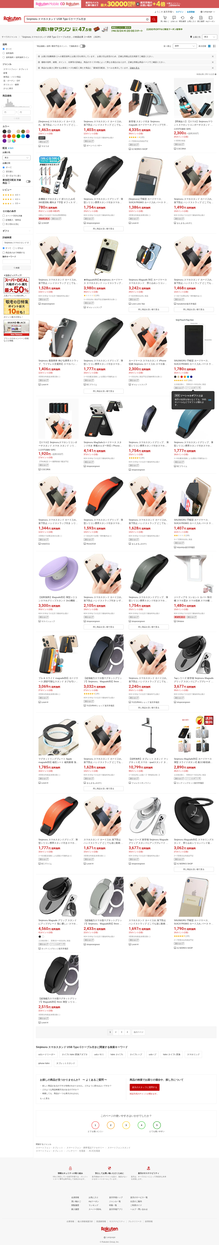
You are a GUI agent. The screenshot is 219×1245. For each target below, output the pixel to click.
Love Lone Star (138, 304)
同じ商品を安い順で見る (103, 229)
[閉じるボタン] (213, 56)
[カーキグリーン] (23, 131)
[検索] (154, 19)
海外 (12, 148)
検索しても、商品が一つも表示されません (60, 1093)
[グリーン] (18, 136)
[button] (207, 12)
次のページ (138, 1032)
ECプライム (92, 385)
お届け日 (6, 163)
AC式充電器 (94, 1151)
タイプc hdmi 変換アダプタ (75, 1054)
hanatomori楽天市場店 (186, 304)
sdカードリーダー (46, 1054)
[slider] (2, 107)
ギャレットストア (94, 307)
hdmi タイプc (117, 1054)
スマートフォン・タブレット (49, 1147)
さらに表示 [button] (8, 88)
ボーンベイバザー (94, 146)
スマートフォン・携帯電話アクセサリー (85, 1147)
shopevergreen (93, 223)
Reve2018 (91, 544)
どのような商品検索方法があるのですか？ (60, 1089)
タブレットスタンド (65, 1063)
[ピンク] (28, 131)
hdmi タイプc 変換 (171, 1054)
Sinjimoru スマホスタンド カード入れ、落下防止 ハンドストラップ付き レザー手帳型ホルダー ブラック (104, 600)
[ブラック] (4, 131)
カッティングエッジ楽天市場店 (190, 783)
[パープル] (4, 141)
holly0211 (45, 544)
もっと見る (45, 1098)
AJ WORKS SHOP (139, 149)
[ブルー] (23, 136)
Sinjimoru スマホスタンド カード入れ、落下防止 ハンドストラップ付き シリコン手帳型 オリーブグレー (58, 523)
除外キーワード (9, 257)
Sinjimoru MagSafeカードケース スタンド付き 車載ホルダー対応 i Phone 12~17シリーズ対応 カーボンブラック (103, 445)
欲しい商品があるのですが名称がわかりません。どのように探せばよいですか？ (77, 1086)
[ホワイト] (14, 131)
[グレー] (9, 131)
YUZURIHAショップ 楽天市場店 (100, 706)
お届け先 (6, 152)
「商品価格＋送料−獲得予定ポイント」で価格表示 (57, 46)
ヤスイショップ (48, 621)
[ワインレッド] (4, 136)
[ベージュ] (18, 131)
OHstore (180, 621)
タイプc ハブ (136, 1054)
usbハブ (152, 1054)
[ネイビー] (28, 136)
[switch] (28, 181)
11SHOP (45, 223)
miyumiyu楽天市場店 (186, 547)
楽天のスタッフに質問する (144, 1087)
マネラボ (45, 146)
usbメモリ (99, 1054)
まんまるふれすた (184, 223)
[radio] (4, 49)
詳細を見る (134, 68)
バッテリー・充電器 (76, 1151)
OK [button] (209, 400)
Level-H (135, 223)
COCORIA (181, 149)
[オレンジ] (14, 136)
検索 (18, 118)
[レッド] (9, 136)
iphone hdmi (44, 1063)
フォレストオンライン (141, 783)
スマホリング (193, 1054)
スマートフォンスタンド (119, 1147)
